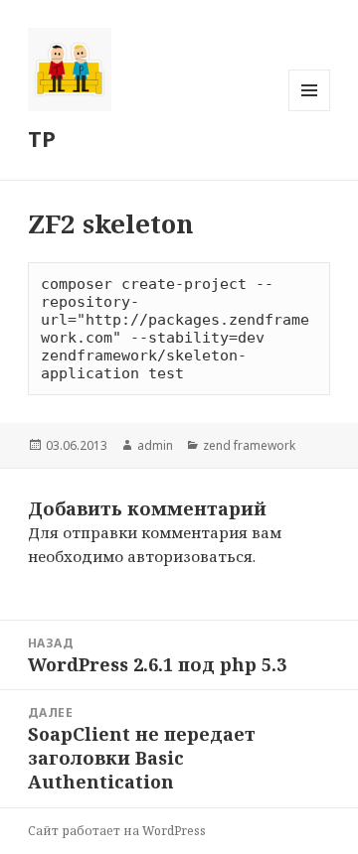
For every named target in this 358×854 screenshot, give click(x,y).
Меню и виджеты (309, 110)
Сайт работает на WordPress (117, 830)
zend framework (249, 445)
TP (42, 138)
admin (155, 445)
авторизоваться (190, 556)
